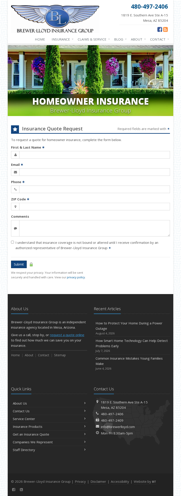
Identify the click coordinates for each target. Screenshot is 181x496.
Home (40, 39)
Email (17, 164)
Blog (119, 39)
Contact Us (21, 411)
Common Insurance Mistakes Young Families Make (129, 363)
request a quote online (67, 335)
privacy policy (76, 277)
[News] (165, 29)
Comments (20, 216)
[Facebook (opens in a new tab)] (159, 29)
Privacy (80, 481)
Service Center (24, 419)
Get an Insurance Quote (31, 434)
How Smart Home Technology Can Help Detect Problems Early (132, 345)
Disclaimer (98, 481)
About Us (20, 403)
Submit (19, 264)
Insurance (61, 39)
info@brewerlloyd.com (118, 426)
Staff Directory (24, 450)
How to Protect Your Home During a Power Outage (129, 328)
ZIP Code (20, 199)
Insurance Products (27, 426)
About (137, 39)
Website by (145, 481)
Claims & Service (93, 39)
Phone (18, 182)
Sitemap (60, 355)
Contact (158, 39)
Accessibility (120, 481)
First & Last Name (28, 147)
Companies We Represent (33, 442)
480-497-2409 (112, 420)
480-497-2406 (112, 414)
